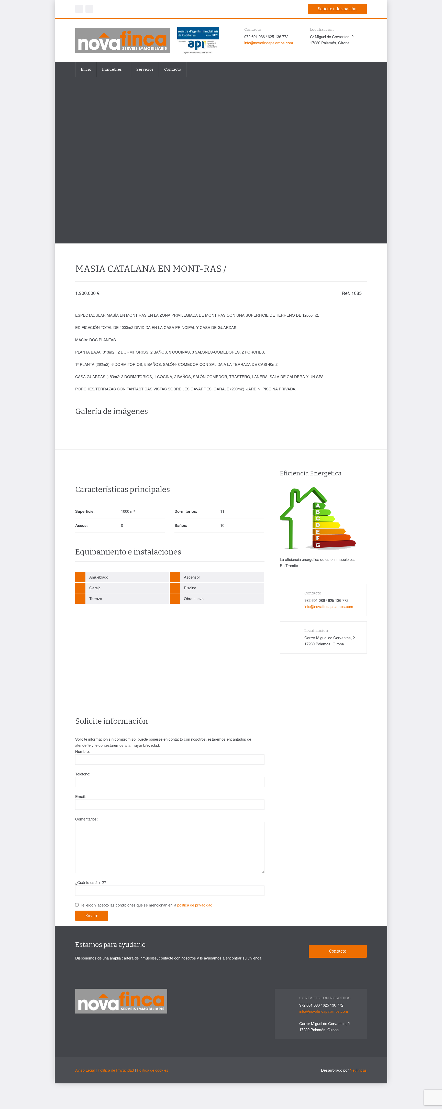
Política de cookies (152, 1070)
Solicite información (337, 8)
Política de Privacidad (116, 1070)
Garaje (95, 587)
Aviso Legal (85, 1070)
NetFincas (358, 1070)
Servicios (144, 69)
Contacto (172, 69)
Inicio (86, 69)
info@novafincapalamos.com (268, 42)
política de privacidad (194, 905)
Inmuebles (112, 69)
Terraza (95, 598)
